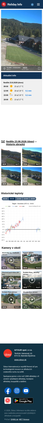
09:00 (12, 199)
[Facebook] (7, 391)
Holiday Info (9, 2)
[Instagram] (16, 391)
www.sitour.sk (20, 360)
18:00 (33, 199)
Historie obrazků (15, 144)
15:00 (26, 199)
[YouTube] (25, 391)
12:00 (19, 199)
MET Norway (24, 419)
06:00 (5, 199)
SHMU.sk (14, 419)
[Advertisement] (21, 121)
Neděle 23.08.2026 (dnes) (20, 141)
